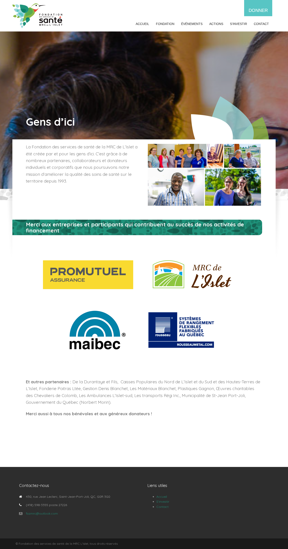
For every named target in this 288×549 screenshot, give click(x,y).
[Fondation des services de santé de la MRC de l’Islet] (37, 15)
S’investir (238, 24)
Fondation (165, 24)
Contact (261, 24)
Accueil (142, 24)
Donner (258, 10)
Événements (191, 24)
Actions (216, 24)
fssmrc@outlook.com (42, 513)
